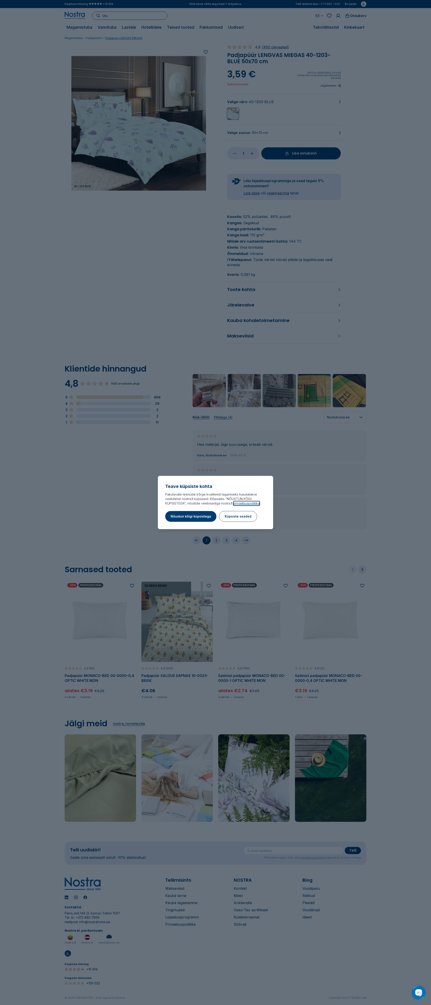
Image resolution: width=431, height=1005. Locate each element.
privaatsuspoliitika (246, 503)
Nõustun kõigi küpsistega (191, 516)
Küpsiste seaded (238, 516)
